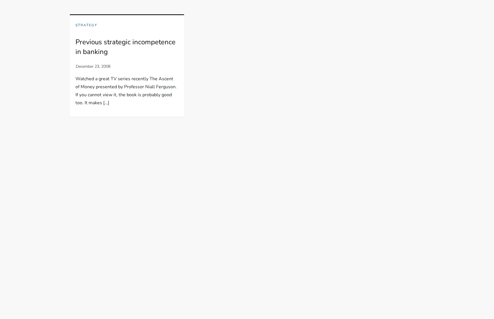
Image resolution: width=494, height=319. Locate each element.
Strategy (86, 25)
